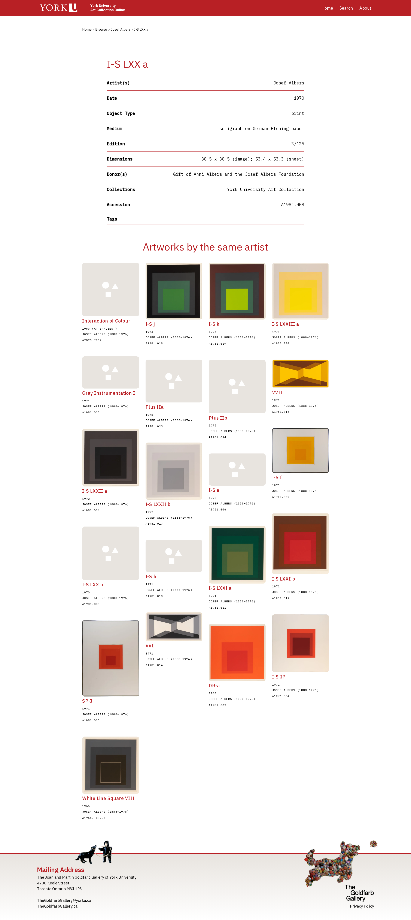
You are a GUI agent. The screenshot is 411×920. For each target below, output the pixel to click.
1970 (212, 498)
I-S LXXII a (94, 491)
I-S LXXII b (158, 504)
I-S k (214, 324)
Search (346, 8)
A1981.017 (154, 523)
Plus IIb (218, 418)
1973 (149, 332)
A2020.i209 (92, 340)
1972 (86, 499)
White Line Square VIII (108, 798)
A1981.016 (91, 510)
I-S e (214, 490)
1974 (86, 401)
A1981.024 (217, 437)
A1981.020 (281, 343)
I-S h (151, 576)
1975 (149, 415)
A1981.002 (217, 705)
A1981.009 (91, 604)
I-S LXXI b (283, 579)
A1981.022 (91, 412)
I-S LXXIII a (285, 324)
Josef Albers (121, 29)
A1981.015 (281, 412)
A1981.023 (154, 426)
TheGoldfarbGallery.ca (57, 906)
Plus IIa (155, 407)
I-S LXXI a (220, 588)
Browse (101, 29)
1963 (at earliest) (99, 328)
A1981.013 (91, 720)
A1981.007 (281, 497)
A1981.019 (217, 343)
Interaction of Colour (106, 321)
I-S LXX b (92, 585)
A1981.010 (154, 596)
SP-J (87, 701)
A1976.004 (281, 696)
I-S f (277, 477)
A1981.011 (217, 607)
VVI (150, 646)
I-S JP (279, 677)
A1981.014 (154, 665)
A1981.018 (154, 343)
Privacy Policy (362, 906)
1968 (212, 693)
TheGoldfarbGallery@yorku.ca (64, 900)
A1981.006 (217, 509)
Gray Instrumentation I (108, 393)
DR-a (214, 686)
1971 (276, 400)
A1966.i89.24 (94, 818)
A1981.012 (281, 598)
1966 (86, 806)
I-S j (150, 324)
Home (327, 8)
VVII (277, 392)
